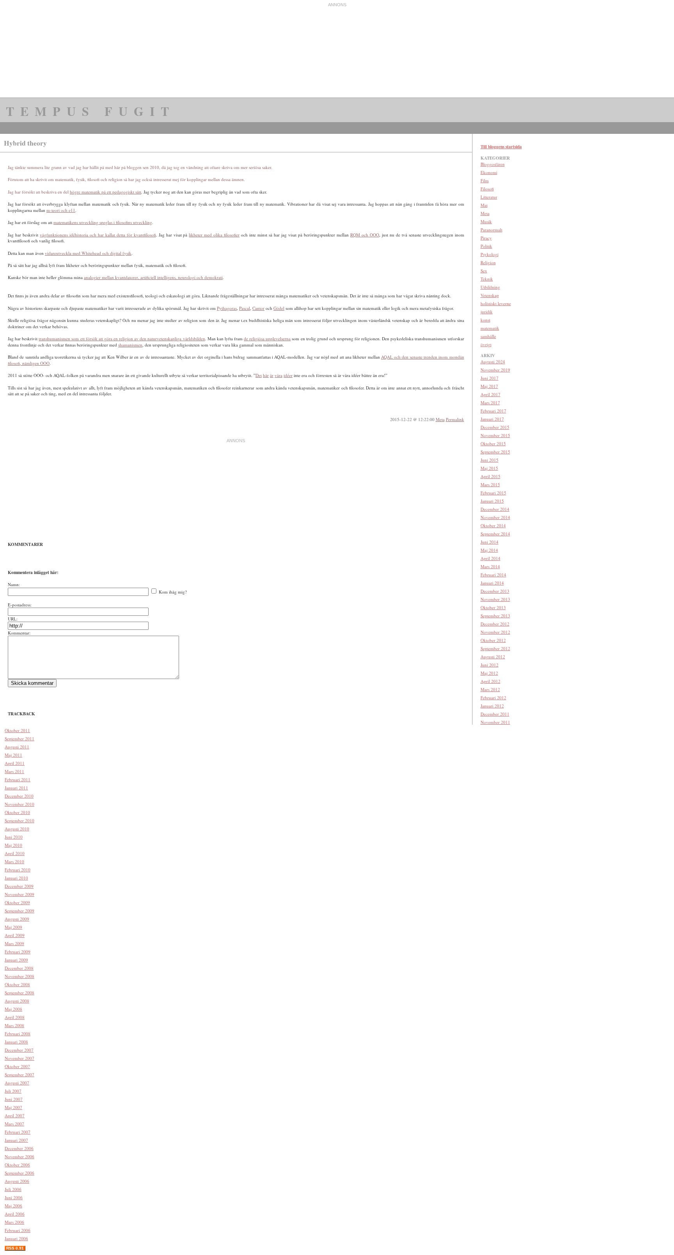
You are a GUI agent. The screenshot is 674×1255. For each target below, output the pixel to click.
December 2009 (19, 886)
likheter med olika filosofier (214, 235)
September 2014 (495, 534)
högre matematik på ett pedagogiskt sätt (105, 192)
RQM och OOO (364, 235)
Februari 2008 (17, 1033)
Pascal (244, 308)
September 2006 (19, 1173)
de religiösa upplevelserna (267, 338)
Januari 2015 (492, 501)
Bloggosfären (493, 164)
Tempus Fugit (90, 111)
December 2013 (495, 591)
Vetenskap (490, 295)
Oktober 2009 (17, 902)
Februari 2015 (493, 493)
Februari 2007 (17, 1132)
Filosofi (487, 189)
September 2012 (495, 648)
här (266, 375)
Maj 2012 (489, 673)
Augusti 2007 (17, 1083)
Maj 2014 (489, 550)
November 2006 (19, 1156)
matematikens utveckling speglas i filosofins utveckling (102, 222)
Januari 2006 (16, 1238)
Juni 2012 (489, 665)
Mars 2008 (14, 1025)
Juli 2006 (13, 1189)
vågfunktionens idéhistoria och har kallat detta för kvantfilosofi (98, 235)
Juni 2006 (14, 1197)
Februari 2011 (17, 779)
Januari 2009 (16, 960)
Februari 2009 (17, 952)
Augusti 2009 (17, 919)
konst (485, 320)
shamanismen (130, 345)
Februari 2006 (17, 1230)
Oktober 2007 (17, 1066)
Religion (488, 262)
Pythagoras (227, 308)
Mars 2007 (14, 1124)
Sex (484, 271)
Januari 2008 (16, 1042)
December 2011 (495, 714)
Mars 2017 (490, 402)
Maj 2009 (13, 927)
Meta (440, 419)
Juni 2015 (489, 460)
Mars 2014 (490, 566)
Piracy (486, 238)
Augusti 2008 (17, 1001)
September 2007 (19, 1074)
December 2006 (19, 1148)
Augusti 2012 (493, 656)
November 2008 (19, 976)
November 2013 (495, 599)
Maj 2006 (13, 1206)
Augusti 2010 (17, 829)
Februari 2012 (493, 697)
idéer (288, 375)
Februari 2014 (493, 575)
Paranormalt (491, 230)
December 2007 (19, 1050)
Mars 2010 (14, 861)
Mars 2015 (490, 484)
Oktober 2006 (17, 1165)
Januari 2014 (492, 583)
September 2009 (19, 911)
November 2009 (19, 894)
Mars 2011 (14, 771)
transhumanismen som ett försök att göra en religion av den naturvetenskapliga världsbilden (122, 338)
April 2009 (15, 935)
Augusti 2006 (17, 1181)
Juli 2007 (13, 1091)
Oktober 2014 (493, 525)
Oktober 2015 (493, 443)
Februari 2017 (493, 411)
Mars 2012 (490, 689)
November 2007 (19, 1058)
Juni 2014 (489, 542)
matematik (490, 328)
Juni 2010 (14, 837)
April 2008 (15, 1017)
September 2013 (495, 616)
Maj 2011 (13, 755)
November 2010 (19, 804)
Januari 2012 (492, 706)
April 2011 (15, 763)
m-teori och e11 (60, 210)
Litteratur (489, 197)
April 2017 (490, 394)
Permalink (455, 419)
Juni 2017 (489, 378)
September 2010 (19, 820)
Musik (486, 221)
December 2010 (19, 796)
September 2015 (495, 452)
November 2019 (495, 370)
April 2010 (15, 853)
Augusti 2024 (493, 361)
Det (258, 375)
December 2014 (495, 509)
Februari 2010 (17, 870)
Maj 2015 (489, 468)
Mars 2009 (14, 943)
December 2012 (495, 624)
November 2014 (495, 517)
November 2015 (495, 435)
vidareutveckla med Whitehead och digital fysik (88, 253)
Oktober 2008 (17, 984)
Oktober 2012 (493, 640)
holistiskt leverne (496, 303)
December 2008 (19, 968)
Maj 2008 (13, 1009)
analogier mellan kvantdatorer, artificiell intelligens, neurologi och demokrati (153, 277)
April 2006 (15, 1214)
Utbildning (490, 287)
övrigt (486, 344)
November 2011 (495, 722)
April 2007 (15, 1115)
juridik (487, 312)
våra (278, 375)
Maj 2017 (489, 386)
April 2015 (490, 476)
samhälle (488, 336)
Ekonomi (489, 172)
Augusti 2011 (17, 747)
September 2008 (19, 992)
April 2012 (490, 681)
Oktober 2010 (17, 812)
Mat (484, 205)
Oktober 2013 (493, 607)
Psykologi (489, 254)
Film (485, 180)
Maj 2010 (13, 845)
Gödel (278, 308)
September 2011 (19, 738)
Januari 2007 (16, 1140)
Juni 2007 (14, 1099)
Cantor (258, 308)
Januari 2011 (16, 788)
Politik (486, 246)
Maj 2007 (13, 1107)
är (271, 375)
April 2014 (490, 558)
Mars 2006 (14, 1222)
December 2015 (495, 427)
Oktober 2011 (17, 730)
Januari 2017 (492, 419)
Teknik (487, 279)
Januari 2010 (16, 878)
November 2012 (495, 632)
